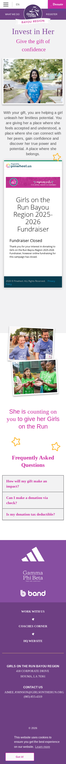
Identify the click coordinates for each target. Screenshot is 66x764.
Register (52, 14)
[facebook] (41, 717)
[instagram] (25, 717)
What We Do (12, 14)
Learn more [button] (42, 746)
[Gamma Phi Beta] (33, 576)
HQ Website (33, 641)
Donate (57, 4)
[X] (33, 717)
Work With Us (33, 611)
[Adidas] (33, 554)
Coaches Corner (33, 626)
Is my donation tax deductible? (30, 514)
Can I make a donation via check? (27, 500)
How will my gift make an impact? (26, 483)
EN (18, 4)
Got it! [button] (20, 756)
